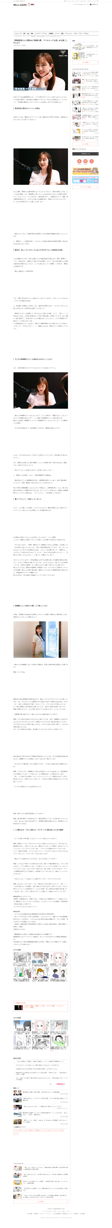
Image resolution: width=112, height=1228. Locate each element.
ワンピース (55, 1130)
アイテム (44, 33)
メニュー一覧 (95, 1)
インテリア (38, 33)
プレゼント (89, 1)
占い (85, 1)
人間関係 (50, 33)
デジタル (86, 33)
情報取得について (67, 1213)
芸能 (62, 33)
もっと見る (41, 1201)
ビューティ (77, 1)
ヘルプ (68, 1211)
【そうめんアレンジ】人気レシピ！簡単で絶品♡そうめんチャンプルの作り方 (37, 1065)
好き (48, 1130)
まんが (82, 1)
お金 (28, 33)
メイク (43, 1130)
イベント (57, 33)
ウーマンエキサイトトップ (81, 4)
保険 (32, 33)
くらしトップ (18, 33)
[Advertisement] (56, 19)
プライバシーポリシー (46, 1213)
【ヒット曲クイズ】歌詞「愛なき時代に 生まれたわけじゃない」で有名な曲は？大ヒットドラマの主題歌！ (42, 1078)
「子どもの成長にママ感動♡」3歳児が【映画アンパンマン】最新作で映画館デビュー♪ (40, 1061)
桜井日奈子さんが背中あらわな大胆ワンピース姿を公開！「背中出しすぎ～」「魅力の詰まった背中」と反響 (41, 1073)
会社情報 (29, 1213)
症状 (62, 1130)
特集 (73, 40)
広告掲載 (82, 1213)
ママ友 (25, 1130)
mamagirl (24, 45)
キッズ (16, 1133)
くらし (69, 1)
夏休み (31, 1130)
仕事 (24, 33)
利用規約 (36, 1213)
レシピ (72, 1)
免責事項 (76, 1213)
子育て (65, 1)
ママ (15, 1130)
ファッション (68, 33)
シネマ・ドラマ (78, 33)
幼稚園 (37, 1130)
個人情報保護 (57, 1213)
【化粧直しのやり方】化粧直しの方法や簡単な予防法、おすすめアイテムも (36, 1069)
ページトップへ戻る (85, 187)
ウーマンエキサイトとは (49, 1211)
